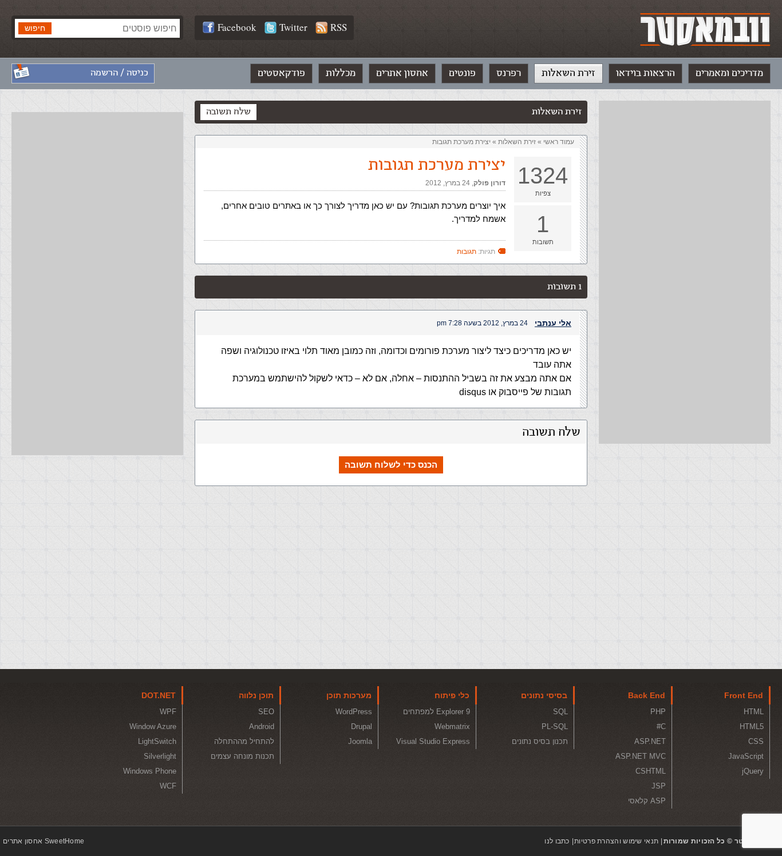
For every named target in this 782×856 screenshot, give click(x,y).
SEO (266, 711)
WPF (168, 711)
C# (661, 726)
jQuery (753, 771)
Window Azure (152, 726)
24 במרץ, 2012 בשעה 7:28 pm (482, 323)
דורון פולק (489, 183)
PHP (658, 711)
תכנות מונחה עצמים (242, 756)
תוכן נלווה (256, 695)
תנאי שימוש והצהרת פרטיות (616, 841)
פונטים (462, 73)
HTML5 (752, 726)
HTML (754, 711)
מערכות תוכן (349, 695)
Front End (743, 695)
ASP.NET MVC (640, 756)
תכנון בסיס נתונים (540, 741)
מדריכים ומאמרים (729, 73)
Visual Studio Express (433, 741)
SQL (560, 711)
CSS (756, 741)
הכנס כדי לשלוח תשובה (391, 464)
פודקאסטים (281, 73)
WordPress (353, 711)
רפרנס (508, 73)
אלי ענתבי (553, 323)
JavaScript (746, 756)
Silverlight (160, 756)
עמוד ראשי (558, 142)
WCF (168, 786)
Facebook (237, 27)
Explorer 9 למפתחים (436, 711)
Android (261, 726)
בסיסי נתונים (544, 695)
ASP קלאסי (647, 801)
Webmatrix (452, 726)
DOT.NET (158, 695)
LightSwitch (157, 741)
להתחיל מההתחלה (244, 741)
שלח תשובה (228, 112)
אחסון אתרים (402, 73)
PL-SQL (555, 726)
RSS (338, 27)
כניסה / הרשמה (119, 73)
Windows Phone (149, 771)
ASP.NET (650, 741)
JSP (658, 786)
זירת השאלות (568, 73)
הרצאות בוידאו (645, 73)
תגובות (466, 252)
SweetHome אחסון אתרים (43, 841)
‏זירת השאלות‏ (517, 142)
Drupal (361, 726)
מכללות (341, 73)
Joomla (360, 741)
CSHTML (650, 771)
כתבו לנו (556, 841)
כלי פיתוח (452, 695)
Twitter (293, 27)
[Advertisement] (685, 272)
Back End (646, 695)
